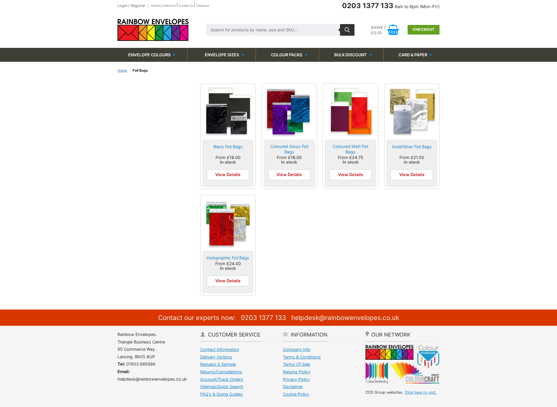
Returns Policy (296, 371)
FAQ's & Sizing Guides (221, 394)
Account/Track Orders (221, 379)
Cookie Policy (296, 394)
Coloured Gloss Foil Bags (289, 149)
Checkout (202, 5)
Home (122, 70)
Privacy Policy (296, 379)
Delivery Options (216, 356)
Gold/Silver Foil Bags (412, 146)
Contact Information (219, 349)
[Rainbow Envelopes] (157, 30)
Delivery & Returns (163, 5)
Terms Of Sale (296, 364)
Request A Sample (218, 364)
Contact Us (186, 5)
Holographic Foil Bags (228, 257)
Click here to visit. (421, 392)
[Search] (347, 30)
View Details (227, 174)
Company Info (296, 349)
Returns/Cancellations (221, 371)
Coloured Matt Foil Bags (350, 149)
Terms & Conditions (302, 356)
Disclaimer (293, 386)
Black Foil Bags (228, 146)
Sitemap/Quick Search (221, 386)
